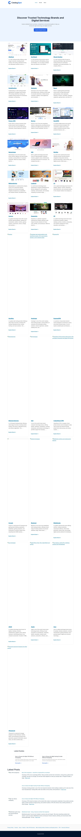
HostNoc (11, 318)
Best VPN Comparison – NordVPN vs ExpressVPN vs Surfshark (36, 772)
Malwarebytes (13, 183)
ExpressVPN (57, 318)
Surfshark (34, 57)
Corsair (11, 523)
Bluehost (33, 523)
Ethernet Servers (14, 420)
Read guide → (18, 763)
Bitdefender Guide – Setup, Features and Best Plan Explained (35, 811)
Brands (40, 2)
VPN (60, 827)
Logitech (33, 183)
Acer (55, 627)
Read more (27, 778)
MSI (32, 152)
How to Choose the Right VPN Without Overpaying (33, 798)
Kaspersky (34, 216)
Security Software (65, 827)
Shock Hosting (58, 57)
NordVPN (56, 121)
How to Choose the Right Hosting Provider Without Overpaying (36, 785)
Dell (32, 420)
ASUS (10, 627)
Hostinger (34, 318)
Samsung (34, 88)
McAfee (56, 152)
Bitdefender (57, 523)
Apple (33, 627)
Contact (16, 827)
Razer (55, 88)
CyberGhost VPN (59, 420)
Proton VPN (12, 121)
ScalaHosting (13, 88)
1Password (12, 730)
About (45, 2)
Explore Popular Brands (40, 29)
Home (36, 2)
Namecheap (12, 152)
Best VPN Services (31, 827)
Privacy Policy (10, 827)
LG (54, 183)
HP (54, 216)
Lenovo (11, 216)
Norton (33, 121)
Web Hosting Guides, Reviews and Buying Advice (47, 827)
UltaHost (11, 57)
